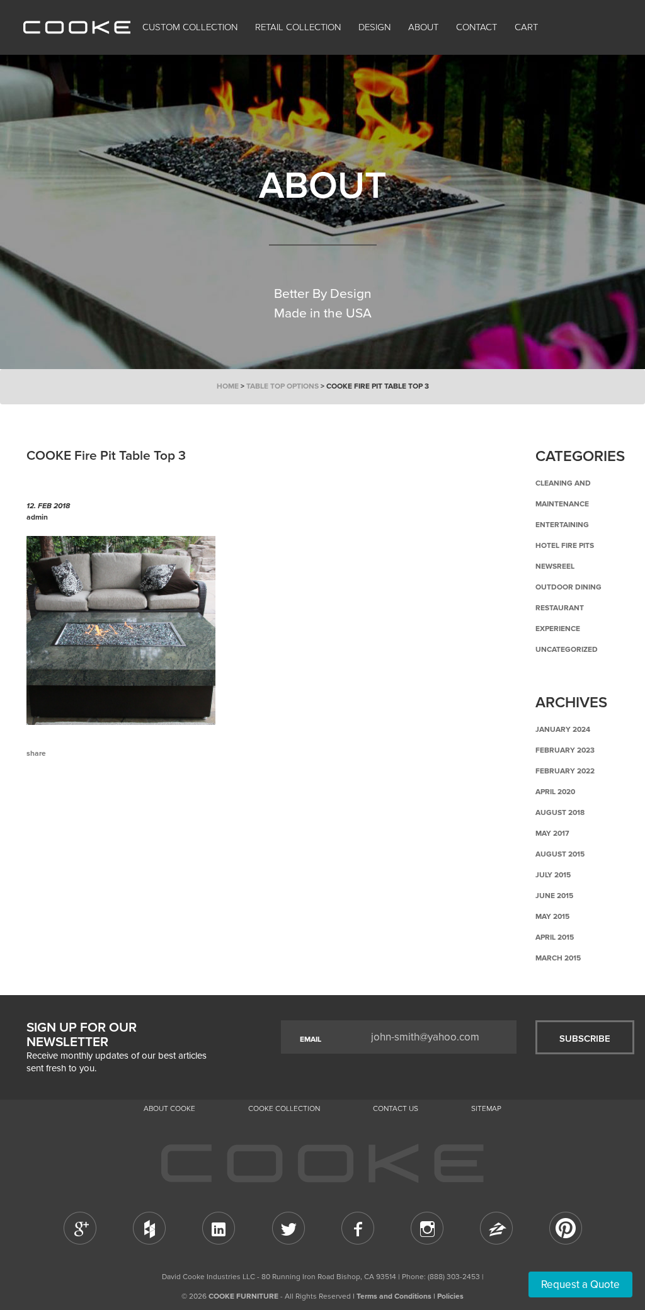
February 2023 (565, 750)
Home (228, 386)
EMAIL (310, 1039)
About (423, 27)
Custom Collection (189, 27)
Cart (527, 27)
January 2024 (562, 729)
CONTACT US (395, 1108)
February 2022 (565, 770)
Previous (45, 805)
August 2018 (560, 812)
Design (374, 27)
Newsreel (554, 566)
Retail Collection (298, 27)
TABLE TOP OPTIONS (282, 386)
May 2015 (552, 916)
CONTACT (476, 27)
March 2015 (558, 958)
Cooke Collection (284, 1108)
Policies (450, 1296)
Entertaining (562, 524)
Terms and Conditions (394, 1296)
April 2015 (554, 937)
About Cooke (169, 1108)
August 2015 (560, 854)
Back (89, 805)
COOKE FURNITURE (243, 1296)
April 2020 (555, 791)
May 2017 (552, 833)
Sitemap (486, 1108)
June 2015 (554, 895)
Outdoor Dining (568, 587)
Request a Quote (580, 1284)
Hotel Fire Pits (564, 545)
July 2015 (553, 874)
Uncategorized (566, 649)
